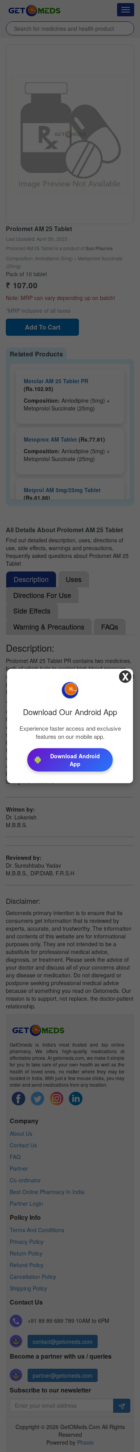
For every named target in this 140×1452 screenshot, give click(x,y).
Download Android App (75, 760)
